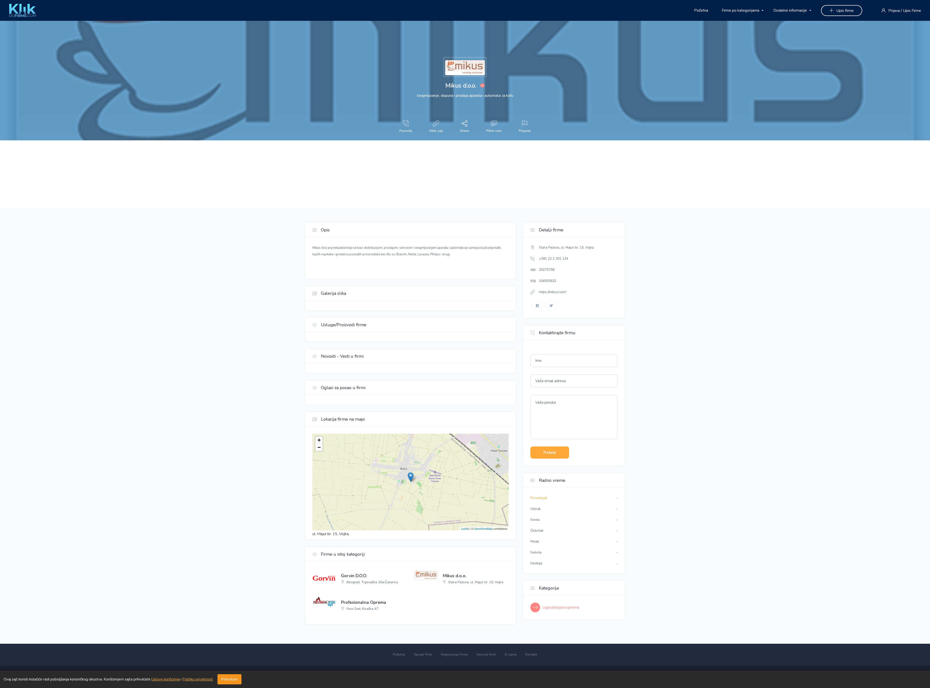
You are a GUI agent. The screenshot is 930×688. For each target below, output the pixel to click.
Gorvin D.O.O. (354, 576)
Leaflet (465, 528)
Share (464, 131)
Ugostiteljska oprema (560, 607)
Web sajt (436, 131)
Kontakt (531, 654)
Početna (701, 10)
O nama (510, 654)
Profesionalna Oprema (363, 602)
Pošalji (549, 452)
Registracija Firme (454, 654)
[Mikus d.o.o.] (324, 576)
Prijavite (525, 131)
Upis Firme (912, 10)
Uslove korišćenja (165, 679)
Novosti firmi (486, 654)
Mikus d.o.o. (454, 576)
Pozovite (405, 131)
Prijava (894, 10)
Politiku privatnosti (197, 679)
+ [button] (319, 440)
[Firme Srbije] (22, 10)
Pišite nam (494, 131)
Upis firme (844, 10)
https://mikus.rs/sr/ (552, 292)
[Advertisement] (145, 174)
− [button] (319, 447)
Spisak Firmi (423, 654)
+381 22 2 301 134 (553, 258)
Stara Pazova (549, 247)
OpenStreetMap (483, 528)
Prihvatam (229, 679)
